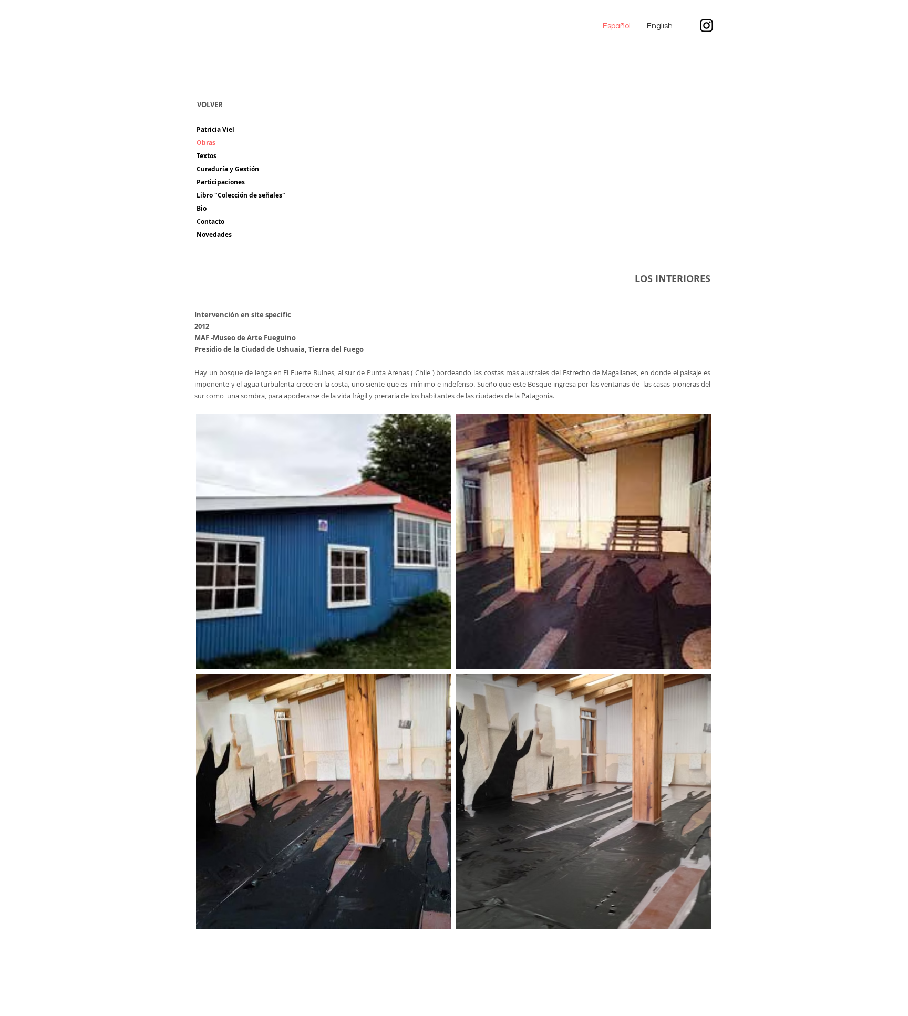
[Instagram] (706, 25)
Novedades (214, 234)
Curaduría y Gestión (228, 168)
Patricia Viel (215, 129)
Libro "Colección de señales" (241, 195)
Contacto (210, 221)
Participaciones (221, 182)
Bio (202, 208)
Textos (206, 155)
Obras (206, 142)
